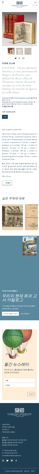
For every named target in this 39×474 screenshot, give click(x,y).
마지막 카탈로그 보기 (10, 314)
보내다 (31, 394)
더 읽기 (8, 183)
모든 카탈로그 (25, 314)
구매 (4, 117)
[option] (12, 217)
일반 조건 (26, 471)
